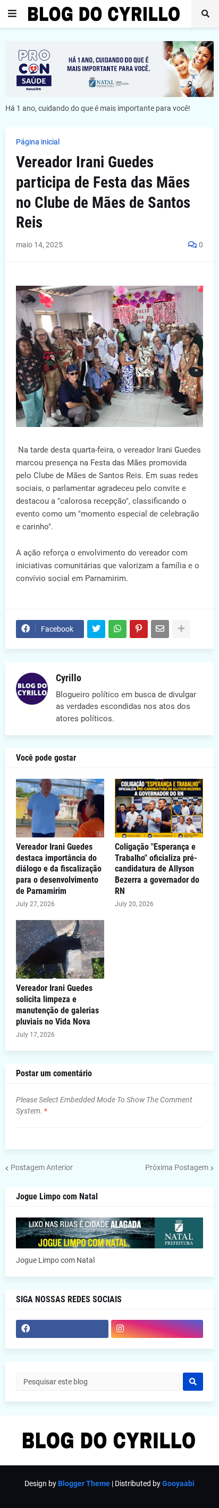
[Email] (160, 629)
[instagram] (157, 1329)
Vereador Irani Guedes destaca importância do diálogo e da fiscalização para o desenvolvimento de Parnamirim (59, 869)
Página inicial (38, 142)
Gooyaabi (178, 1483)
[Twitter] (96, 629)
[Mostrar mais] (181, 629)
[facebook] (62, 1329)
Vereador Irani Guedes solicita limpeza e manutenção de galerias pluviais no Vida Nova (57, 1004)
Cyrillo (68, 677)
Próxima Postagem (176, 1167)
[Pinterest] (139, 629)
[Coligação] (159, 808)
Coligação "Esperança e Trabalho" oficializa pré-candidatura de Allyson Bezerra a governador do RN (157, 869)
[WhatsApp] (117, 629)
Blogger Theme (84, 1483)
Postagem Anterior (42, 1167)
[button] (12, 14)
